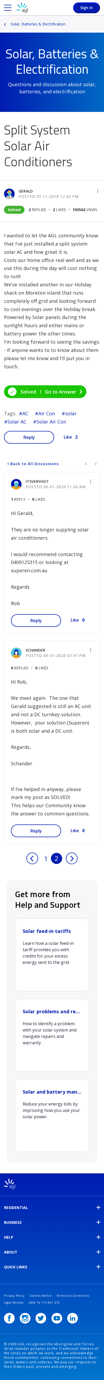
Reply (29, 437)
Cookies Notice (40, 1296)
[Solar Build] (95, 464)
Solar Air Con (51, 421)
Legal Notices (14, 1302)
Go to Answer (60, 391)
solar (71, 413)
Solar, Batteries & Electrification (38, 24)
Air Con (46, 413)
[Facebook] (9, 1318)
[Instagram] (25, 1318)
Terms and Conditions (73, 1296)
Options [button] (100, 20)
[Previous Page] (32, 858)
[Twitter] (40, 1318)
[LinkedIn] (72, 1318)
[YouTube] (56, 1318)
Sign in (86, 7)
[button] (97, 191)
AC (25, 413)
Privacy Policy (14, 1296)
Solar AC (16, 421)
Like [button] (68, 437)
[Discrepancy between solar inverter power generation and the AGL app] (86, 464)
